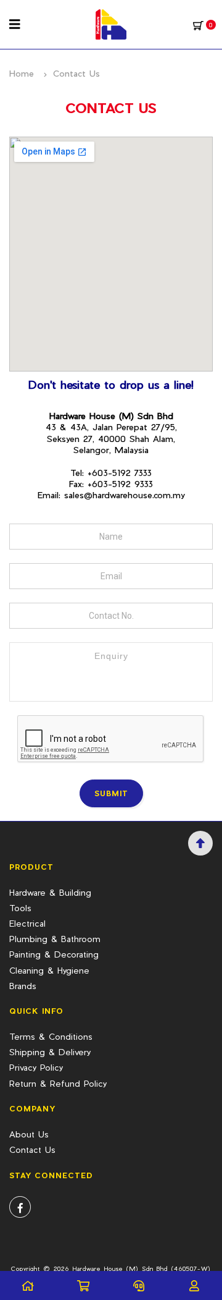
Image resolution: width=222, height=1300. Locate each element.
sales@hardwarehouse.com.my (124, 495)
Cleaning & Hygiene (49, 970)
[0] (198, 25)
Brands (22, 985)
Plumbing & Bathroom (55, 938)
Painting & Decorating (54, 954)
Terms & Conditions (50, 1036)
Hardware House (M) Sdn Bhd (120, 1268)
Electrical (27, 923)
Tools (20, 908)
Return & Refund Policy (58, 1083)
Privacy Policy (36, 1067)
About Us (29, 1134)
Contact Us (32, 1149)
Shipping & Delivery (50, 1052)
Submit (111, 793)
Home (21, 73)
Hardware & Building (50, 892)
